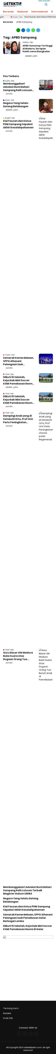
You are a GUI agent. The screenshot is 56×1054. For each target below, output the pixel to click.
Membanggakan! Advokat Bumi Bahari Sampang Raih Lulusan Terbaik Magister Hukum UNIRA (18, 87)
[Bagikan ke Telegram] (38, 30)
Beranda (8, 11)
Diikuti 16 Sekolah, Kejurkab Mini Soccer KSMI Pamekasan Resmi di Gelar (18, 380)
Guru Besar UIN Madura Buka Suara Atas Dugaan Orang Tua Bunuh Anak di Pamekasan (18, 656)
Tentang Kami (11, 1008)
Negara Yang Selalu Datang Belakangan (15, 104)
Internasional (39, 11)
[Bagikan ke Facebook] (23, 30)
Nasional (22, 11)
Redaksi (7, 1013)
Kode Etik (8, 1018)
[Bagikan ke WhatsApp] (33, 30)
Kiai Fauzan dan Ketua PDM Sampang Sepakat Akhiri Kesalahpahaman (18, 124)
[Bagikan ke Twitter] (28, 30)
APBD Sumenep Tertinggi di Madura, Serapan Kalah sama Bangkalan (37, 48)
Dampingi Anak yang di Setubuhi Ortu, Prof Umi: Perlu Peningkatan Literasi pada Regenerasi (18, 419)
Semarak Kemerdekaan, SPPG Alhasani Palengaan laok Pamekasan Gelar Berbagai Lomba (18, 361)
